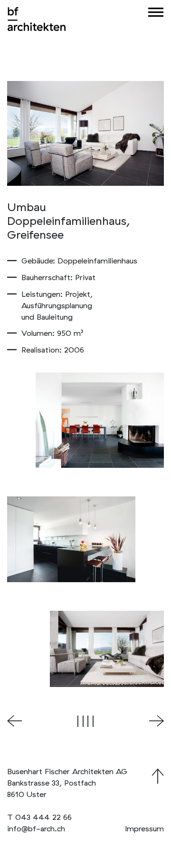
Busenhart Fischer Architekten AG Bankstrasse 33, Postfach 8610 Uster (67, 783)
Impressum (144, 828)
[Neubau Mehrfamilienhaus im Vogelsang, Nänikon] (156, 721)
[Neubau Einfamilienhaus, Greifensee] (14, 721)
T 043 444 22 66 (39, 817)
